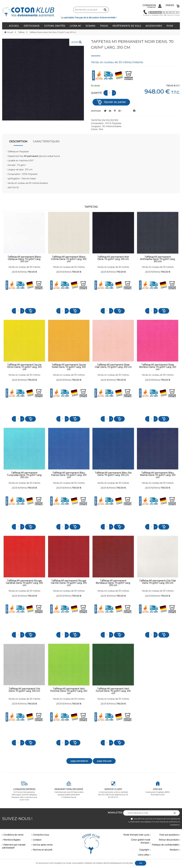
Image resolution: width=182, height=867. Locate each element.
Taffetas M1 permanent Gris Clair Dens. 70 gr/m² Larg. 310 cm (157, 582)
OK (140, 863)
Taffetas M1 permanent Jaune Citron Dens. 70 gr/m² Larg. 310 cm (24, 367)
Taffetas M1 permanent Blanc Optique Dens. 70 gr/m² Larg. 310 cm (24, 259)
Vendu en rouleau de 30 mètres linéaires (24, 267)
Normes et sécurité (42, 849)
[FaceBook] (134, 111)
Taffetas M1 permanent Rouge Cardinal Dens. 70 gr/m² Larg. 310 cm (24, 583)
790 (32, 272)
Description (18, 141)
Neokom (174, 849)
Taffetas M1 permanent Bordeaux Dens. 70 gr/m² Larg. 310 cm (113, 583)
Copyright (144, 849)
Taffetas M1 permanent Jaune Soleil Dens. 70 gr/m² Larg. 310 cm (69, 367)
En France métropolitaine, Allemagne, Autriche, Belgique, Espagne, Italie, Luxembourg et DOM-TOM (24, 794)
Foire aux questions (169, 834)
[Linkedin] (110, 111)
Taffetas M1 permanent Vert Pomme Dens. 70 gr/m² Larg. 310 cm (68, 691)
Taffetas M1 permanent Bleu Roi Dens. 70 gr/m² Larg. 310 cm (113, 474)
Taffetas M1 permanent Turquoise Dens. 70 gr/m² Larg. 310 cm (24, 475)
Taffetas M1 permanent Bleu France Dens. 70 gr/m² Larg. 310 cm (69, 475)
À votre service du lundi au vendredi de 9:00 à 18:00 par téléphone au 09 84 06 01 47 (113, 793)
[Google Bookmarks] (120, 111)
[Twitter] (105, 111)
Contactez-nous (41, 834)
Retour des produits (169, 839)
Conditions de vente (13, 834)
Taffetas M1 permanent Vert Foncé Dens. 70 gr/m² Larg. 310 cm (113, 691)
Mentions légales (11, 839)
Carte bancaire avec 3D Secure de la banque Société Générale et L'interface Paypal (68, 793)
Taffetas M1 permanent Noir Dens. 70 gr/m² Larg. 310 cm (132, 44)
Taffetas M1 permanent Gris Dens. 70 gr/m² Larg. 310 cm (24, 690)
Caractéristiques (46, 141)
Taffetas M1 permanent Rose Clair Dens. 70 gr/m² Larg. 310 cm (113, 366)
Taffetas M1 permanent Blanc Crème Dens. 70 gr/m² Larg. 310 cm (68, 259)
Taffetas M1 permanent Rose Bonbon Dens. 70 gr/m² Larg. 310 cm (157, 367)
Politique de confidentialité (165, 844)
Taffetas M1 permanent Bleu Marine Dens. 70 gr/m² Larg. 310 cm (157, 475)
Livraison (37, 839)
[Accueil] (90, 844)
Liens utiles (143, 854)
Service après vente (43, 844)
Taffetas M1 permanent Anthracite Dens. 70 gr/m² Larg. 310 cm (157, 259)
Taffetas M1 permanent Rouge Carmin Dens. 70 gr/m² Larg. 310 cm (69, 583)
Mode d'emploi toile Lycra (136, 834)
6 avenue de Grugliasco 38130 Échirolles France (157, 792)
